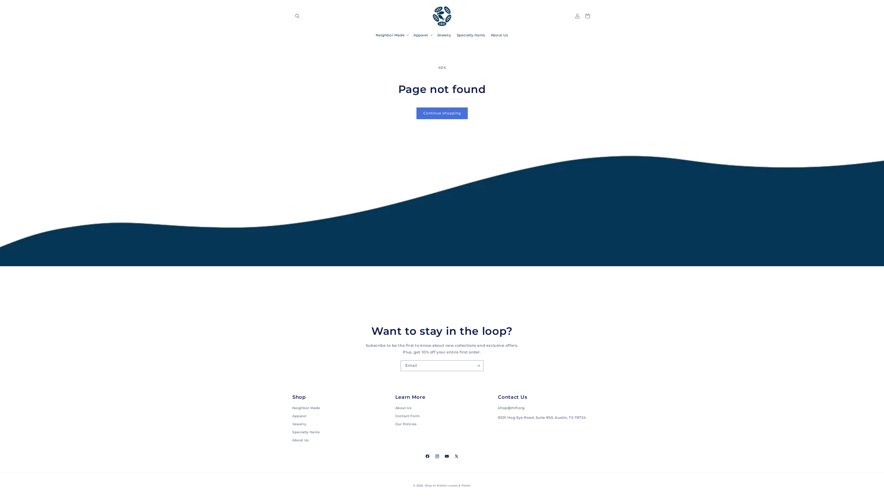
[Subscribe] (478, 365)
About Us (300, 440)
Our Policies (406, 424)
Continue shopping (442, 113)
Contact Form (407, 416)
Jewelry (299, 424)
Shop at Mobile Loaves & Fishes (448, 485)
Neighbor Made (306, 408)
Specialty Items (306, 432)
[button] (297, 16)
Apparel (299, 416)
